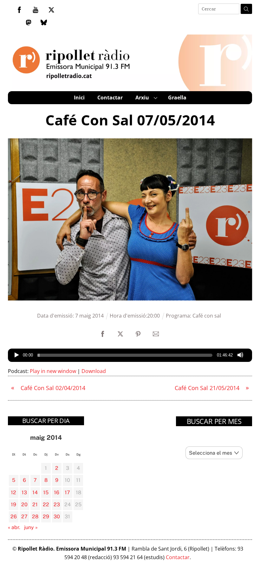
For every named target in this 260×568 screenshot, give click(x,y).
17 (67, 492)
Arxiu (142, 97)
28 (35, 517)
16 (56, 492)
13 (24, 492)
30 (57, 517)
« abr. (14, 527)
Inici (79, 97)
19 (13, 505)
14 (35, 492)
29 (46, 517)
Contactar (110, 97)
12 (13, 492)
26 (13, 517)
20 (24, 505)
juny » (31, 527)
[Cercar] (246, 9)
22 (46, 505)
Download (93, 371)
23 (57, 505)
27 (24, 517)
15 (46, 492)
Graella (177, 97)
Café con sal (206, 315)
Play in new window (53, 371)
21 (35, 505)
